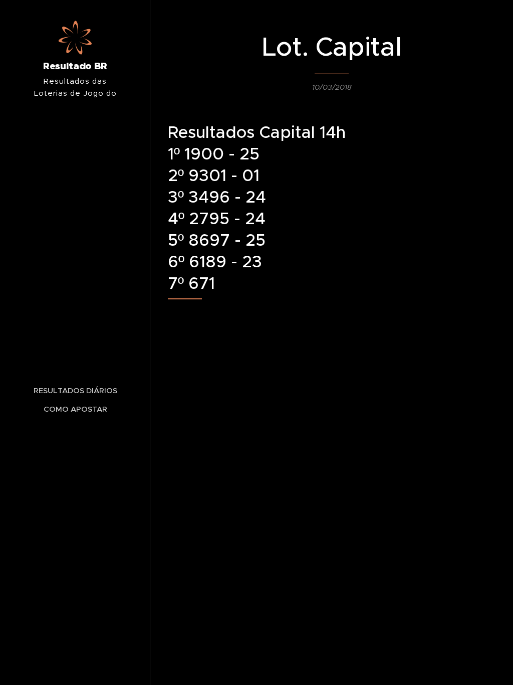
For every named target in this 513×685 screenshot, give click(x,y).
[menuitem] (75, 390)
